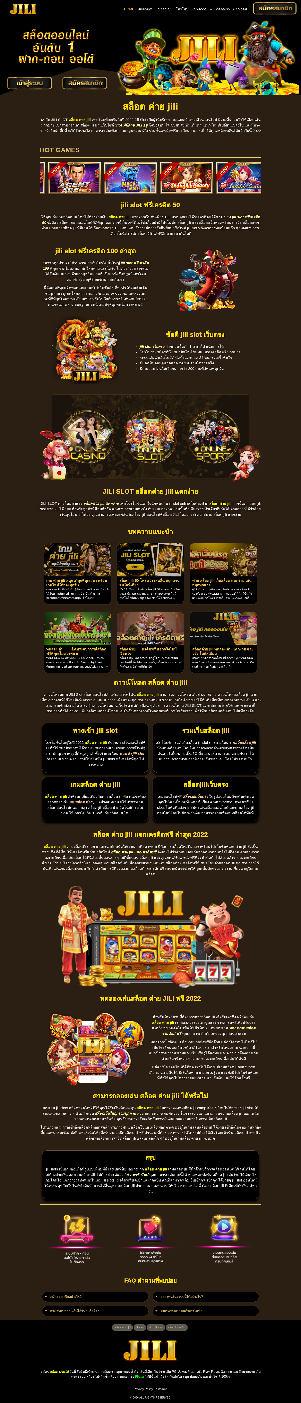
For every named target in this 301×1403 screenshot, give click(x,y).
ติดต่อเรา (223, 9)
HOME (129, 9)
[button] (95, 1297)
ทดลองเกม (145, 9)
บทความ (200, 9)
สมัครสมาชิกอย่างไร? (66, 1296)
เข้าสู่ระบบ (165, 9)
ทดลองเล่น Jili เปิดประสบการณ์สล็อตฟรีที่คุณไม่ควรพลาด (76, 651)
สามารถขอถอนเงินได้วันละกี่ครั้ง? (74, 1311)
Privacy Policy (143, 1389)
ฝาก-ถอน (240, 9)
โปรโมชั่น (183, 9)
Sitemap (161, 1389)
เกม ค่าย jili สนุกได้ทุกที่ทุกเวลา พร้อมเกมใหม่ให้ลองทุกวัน (76, 582)
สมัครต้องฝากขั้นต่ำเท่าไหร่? (181, 1311)
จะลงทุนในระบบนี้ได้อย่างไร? (182, 1296)
